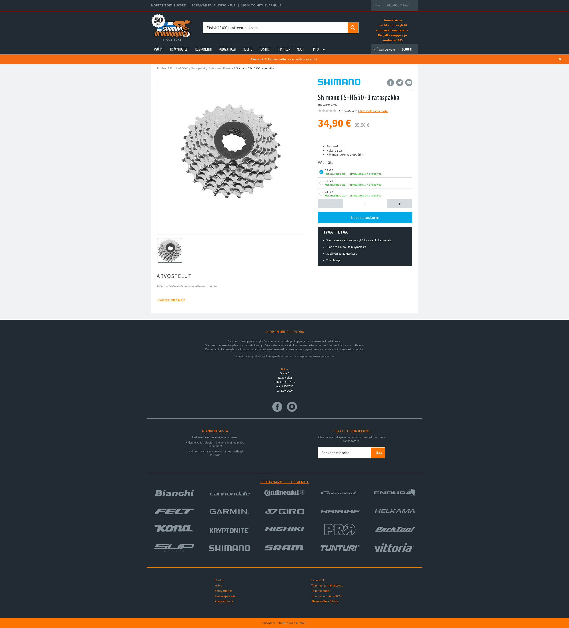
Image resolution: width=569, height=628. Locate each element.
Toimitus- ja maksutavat (327, 585)
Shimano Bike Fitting (324, 601)
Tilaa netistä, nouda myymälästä (346, 247)
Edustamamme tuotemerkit (284, 482)
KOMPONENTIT (203, 49)
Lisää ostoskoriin (365, 217)
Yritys (218, 585)
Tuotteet (162, 68)
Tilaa (378, 453)
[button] (330, 203)
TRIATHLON (283, 49)
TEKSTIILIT (264, 49)
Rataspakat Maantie (221, 68)
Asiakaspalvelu (225, 596)
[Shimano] (339, 82)
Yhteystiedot (223, 591)
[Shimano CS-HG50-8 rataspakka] (231, 151)
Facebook (318, 580)
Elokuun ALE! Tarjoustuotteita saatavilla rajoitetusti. (284, 59)
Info (316, 49)
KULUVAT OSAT (227, 49)
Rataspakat (198, 68)
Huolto (219, 580)
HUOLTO (247, 49)
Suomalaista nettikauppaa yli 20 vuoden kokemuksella (359, 240)
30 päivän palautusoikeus (341, 254)
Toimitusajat (333, 260)
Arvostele (171, 300)
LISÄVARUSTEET (179, 49)
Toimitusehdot (321, 591)
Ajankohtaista (224, 601)
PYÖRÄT (159, 49)
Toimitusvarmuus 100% (326, 596)
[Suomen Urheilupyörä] (161, 22)
